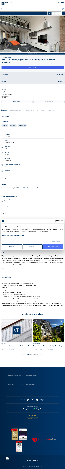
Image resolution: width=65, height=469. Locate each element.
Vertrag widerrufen (32, 460)
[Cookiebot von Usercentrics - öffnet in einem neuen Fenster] (56, 221)
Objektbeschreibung (32, 110)
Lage (42, 110)
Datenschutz (34, 458)
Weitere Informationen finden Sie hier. (13, 235)
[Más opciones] (57, 8)
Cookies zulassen (53, 246)
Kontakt (20, 458)
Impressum (44, 458)
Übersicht (4, 110)
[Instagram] (27, 399)
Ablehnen (12, 246)
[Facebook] (23, 399)
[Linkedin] (37, 399)
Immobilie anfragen (32, 67)
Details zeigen (56, 241)
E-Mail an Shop (17, 101)
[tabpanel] (32, 33)
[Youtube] (32, 399)
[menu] (62, 3)
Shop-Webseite (49, 101)
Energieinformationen (16, 110)
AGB (26, 458)
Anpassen (31, 246)
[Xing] (42, 399)
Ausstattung (50, 110)
